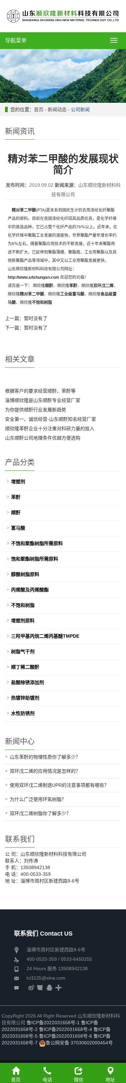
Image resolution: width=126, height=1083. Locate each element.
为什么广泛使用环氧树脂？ (38, 799)
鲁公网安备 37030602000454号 (79, 1042)
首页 (38, 109)
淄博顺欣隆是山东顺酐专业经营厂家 (42, 400)
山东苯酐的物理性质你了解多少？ (45, 757)
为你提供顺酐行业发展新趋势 (35, 409)
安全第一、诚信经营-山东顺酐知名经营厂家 (50, 419)
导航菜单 (16, 40)
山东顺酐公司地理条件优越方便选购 (42, 438)
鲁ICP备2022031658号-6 (65, 1036)
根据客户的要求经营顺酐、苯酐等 (40, 391)
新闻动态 (57, 109)
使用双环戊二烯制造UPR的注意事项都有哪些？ (59, 785)
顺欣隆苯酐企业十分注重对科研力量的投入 (49, 428)
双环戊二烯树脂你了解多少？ (40, 813)
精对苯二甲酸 (24, 210)
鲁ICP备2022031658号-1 (53, 1022)
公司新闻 (80, 109)
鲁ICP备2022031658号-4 (65, 1029)
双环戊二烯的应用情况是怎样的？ (45, 771)
